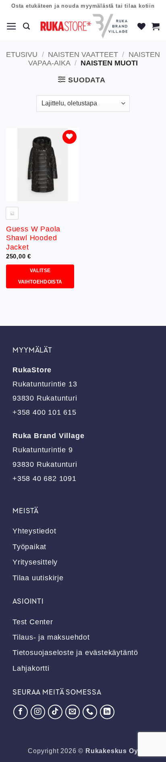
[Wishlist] (141, 26)
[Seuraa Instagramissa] (38, 712)
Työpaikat (29, 547)
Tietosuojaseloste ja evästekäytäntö (75, 653)
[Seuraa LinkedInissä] (107, 712)
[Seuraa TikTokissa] (55, 712)
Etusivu (21, 54)
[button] (11, 26)
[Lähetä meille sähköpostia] (72, 712)
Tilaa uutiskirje (38, 578)
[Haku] (26, 26)
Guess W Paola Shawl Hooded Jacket (33, 238)
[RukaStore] (84, 26)
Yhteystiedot (34, 531)
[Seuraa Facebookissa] (20, 712)
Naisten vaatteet (83, 54)
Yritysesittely (35, 562)
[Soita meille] (90, 712)
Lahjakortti (31, 668)
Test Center (32, 622)
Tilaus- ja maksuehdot (51, 637)
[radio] (12, 213)
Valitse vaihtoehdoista (40, 276)
